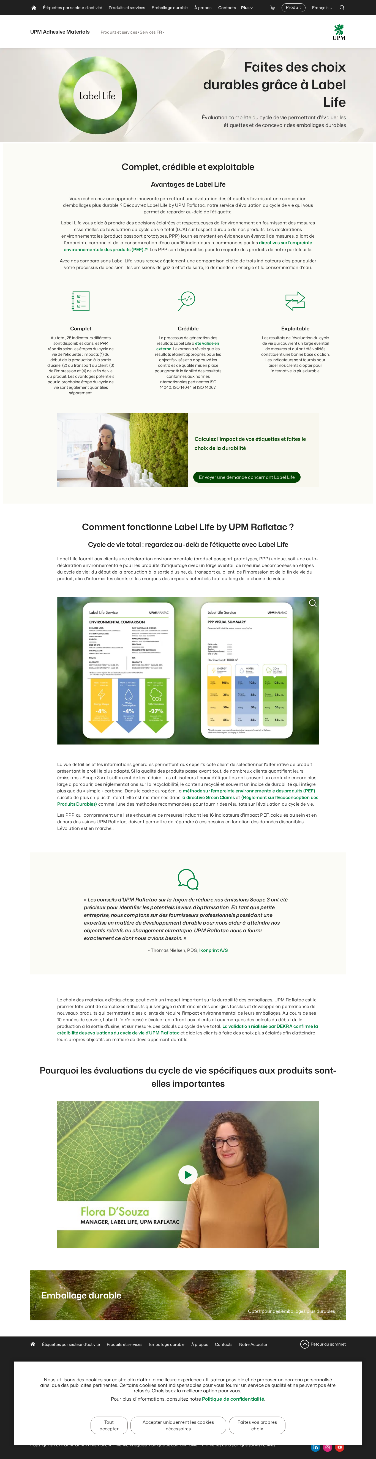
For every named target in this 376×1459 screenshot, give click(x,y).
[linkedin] (315, 1447)
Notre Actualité (253, 1344)
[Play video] (188, 1174)
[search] (342, 7)
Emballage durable (166, 1344)
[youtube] (339, 1447)
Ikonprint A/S (213, 950)
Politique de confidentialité (233, 1398)
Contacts (223, 1344)
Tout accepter (109, 1425)
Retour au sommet (328, 1344)
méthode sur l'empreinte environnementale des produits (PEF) (249, 791)
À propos (199, 1344)
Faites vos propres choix (257, 1425)
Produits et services (119, 32)
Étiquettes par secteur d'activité (71, 1344)
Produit (293, 7)
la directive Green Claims (208, 797)
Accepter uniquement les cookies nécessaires (178, 1425)
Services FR (151, 32)
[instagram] (327, 1447)
